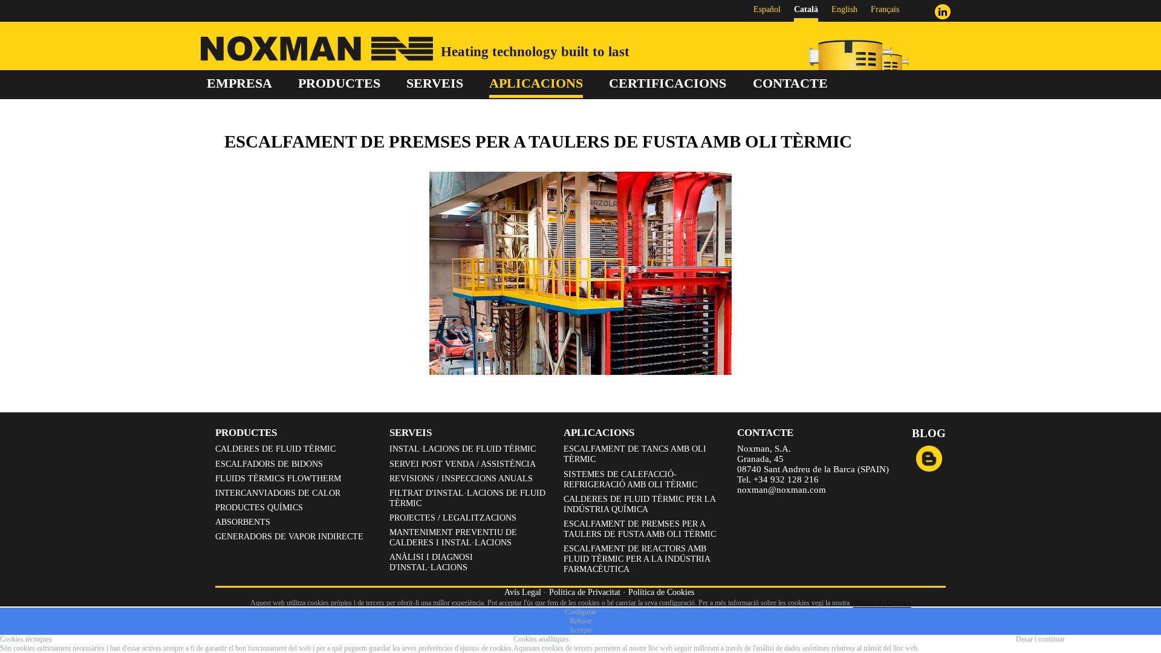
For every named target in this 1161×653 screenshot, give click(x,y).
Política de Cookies (882, 603)
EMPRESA (239, 83)
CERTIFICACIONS (667, 83)
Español (767, 9)
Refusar (581, 621)
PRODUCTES (339, 83)
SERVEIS (434, 83)
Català (806, 9)
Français (885, 9)
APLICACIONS (536, 83)
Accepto (581, 630)
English (844, 9)
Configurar (580, 612)
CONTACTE (790, 83)
